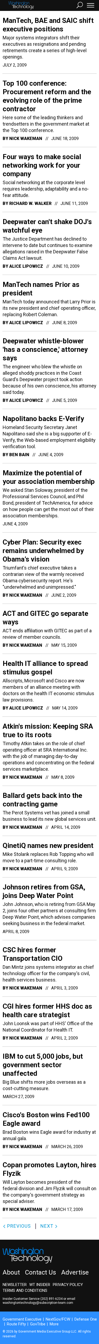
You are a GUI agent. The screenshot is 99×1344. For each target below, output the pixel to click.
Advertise (75, 1272)
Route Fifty (16, 1324)
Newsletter (15, 1284)
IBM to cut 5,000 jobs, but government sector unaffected (43, 1064)
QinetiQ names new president (48, 846)
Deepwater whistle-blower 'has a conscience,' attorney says (45, 349)
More (54, 1324)
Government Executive (22, 1319)
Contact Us (40, 1272)
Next (47, 1226)
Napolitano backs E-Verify (43, 419)
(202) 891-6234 (51, 1299)
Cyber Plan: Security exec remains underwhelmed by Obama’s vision (43, 550)
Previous (18, 1226)
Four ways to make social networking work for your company (42, 165)
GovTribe (37, 1324)
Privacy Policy (68, 1284)
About (11, 1272)
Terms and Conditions (25, 1290)
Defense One (85, 1319)
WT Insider (39, 1284)
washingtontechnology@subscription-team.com (38, 1303)
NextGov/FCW (58, 1319)
